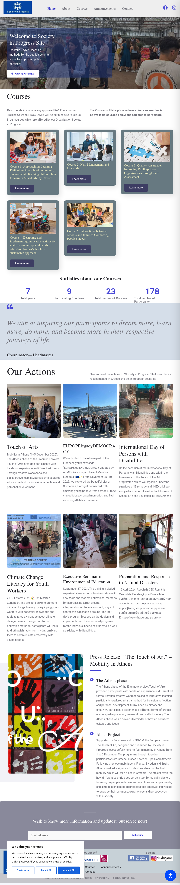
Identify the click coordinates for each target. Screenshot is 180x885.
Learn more (22, 188)
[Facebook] (165, 7)
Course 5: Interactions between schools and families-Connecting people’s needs (88, 235)
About (66, 8)
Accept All (69, 870)
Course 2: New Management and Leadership (88, 166)
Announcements (105, 8)
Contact (127, 8)
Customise (23, 870)
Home (51, 8)
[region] (45, 859)
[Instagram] (174, 7)
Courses (82, 8)
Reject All (46, 870)
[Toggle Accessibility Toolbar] (170, 875)
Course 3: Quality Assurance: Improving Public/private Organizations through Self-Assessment (143, 171)
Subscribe (137, 835)
